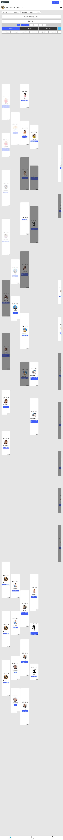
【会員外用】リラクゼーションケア (31, 12)
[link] (10, 838)
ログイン (56, 2)
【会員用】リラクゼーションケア (10, 12)
